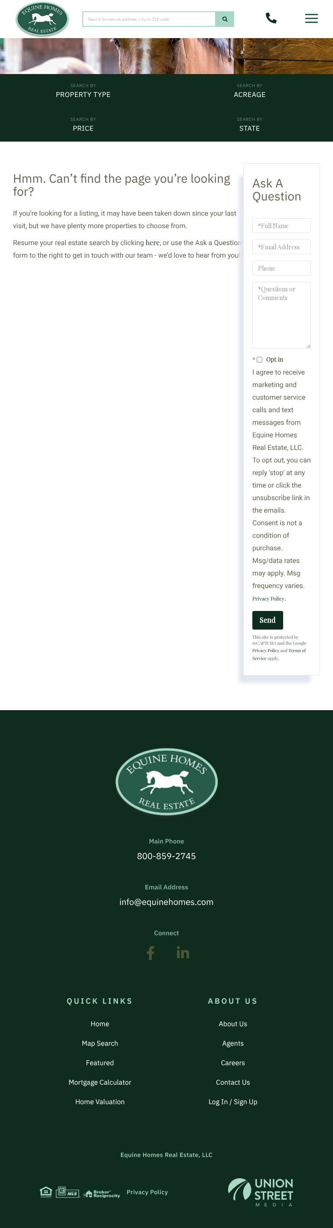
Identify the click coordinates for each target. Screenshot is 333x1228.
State (249, 128)
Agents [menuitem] (233, 1043)
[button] (225, 19)
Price (83, 128)
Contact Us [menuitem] (233, 1082)
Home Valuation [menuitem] (99, 1102)
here (153, 242)
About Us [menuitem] (233, 1024)
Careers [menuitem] (233, 1063)
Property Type (83, 94)
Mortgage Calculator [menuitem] (100, 1082)
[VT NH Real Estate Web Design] (260, 1192)
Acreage (249, 94)
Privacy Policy (268, 598)
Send (268, 619)
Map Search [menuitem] (100, 1043)
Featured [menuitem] (100, 1063)
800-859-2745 (166, 849)
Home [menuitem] (100, 1024)
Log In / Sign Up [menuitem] (233, 1102)
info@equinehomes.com (166, 895)
